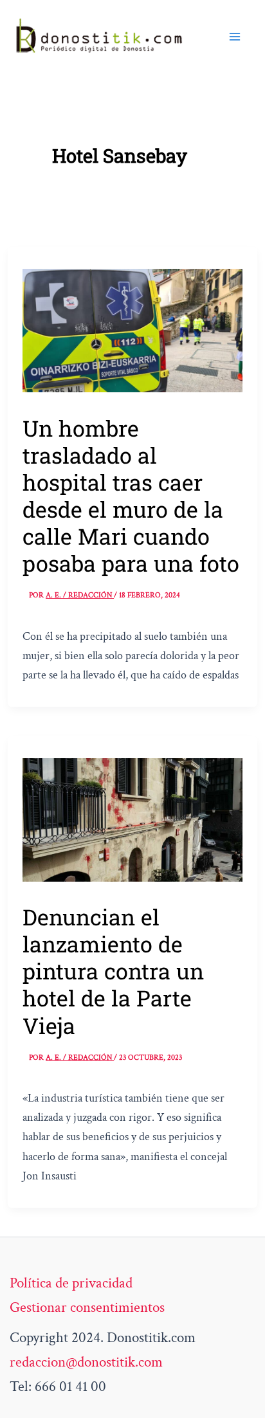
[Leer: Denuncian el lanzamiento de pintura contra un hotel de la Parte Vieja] (132, 818)
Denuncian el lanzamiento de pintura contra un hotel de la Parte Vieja (113, 970)
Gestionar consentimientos (87, 1307)
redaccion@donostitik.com (86, 1362)
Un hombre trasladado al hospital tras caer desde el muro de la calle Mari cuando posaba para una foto (131, 495)
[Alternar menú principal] (234, 36)
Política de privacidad (71, 1283)
